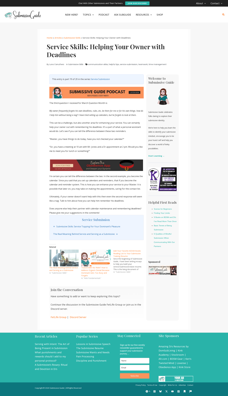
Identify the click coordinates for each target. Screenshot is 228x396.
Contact (190, 385)
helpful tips (114, 64)
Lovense (181, 363)
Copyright (162, 385)
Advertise (182, 385)
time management (158, 64)
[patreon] (191, 391)
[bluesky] (161, 391)
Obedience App (167, 367)
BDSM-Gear (176, 358)
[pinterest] (179, 391)
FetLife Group (58, 317)
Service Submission (100, 79)
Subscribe (134, 376)
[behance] (185, 391)
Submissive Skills (72, 37)
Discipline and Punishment (91, 360)
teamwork (143, 64)
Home (50, 37)
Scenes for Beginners (163, 209)
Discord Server (78, 317)
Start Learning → (156, 156)
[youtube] (173, 391)
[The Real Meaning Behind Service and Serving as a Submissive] (64, 258)
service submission (128, 64)
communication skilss (98, 64)
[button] (137, 3)
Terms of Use (152, 385)
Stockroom (177, 354)
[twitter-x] (167, 391)
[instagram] (155, 391)
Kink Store (184, 367)
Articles (58, 37)
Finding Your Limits (162, 213)
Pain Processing (85, 356)
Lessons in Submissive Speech (93, 344)
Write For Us (172, 385)
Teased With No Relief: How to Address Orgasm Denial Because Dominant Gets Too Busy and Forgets (95, 271)
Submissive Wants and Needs (93, 352)
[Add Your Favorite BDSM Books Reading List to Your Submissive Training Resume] (129, 261)
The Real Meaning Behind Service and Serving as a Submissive (63, 268)
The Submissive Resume (90, 348)
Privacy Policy (141, 385)
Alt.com (163, 358)
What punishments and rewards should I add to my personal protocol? (50, 356)
